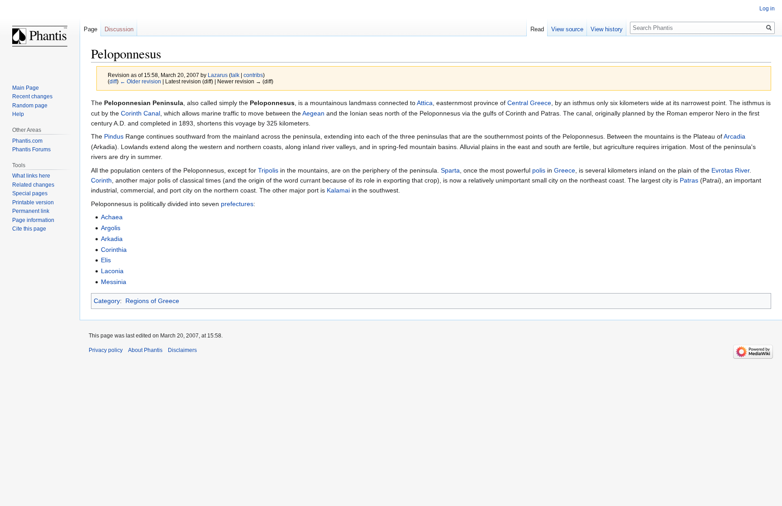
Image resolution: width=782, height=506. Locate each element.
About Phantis (145, 350)
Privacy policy (106, 350)
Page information (33, 220)
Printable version (33, 202)
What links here (31, 176)
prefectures (237, 203)
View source (567, 29)
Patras (689, 180)
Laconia (112, 271)
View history (607, 29)
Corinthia (114, 249)
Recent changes (32, 96)
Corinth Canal (140, 113)
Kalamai (338, 190)
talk (235, 75)
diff (113, 81)
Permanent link (30, 211)
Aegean (313, 113)
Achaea (112, 217)
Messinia (113, 281)
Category (107, 300)
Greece (564, 170)
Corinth (101, 180)
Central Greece (529, 102)
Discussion (119, 29)
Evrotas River (730, 170)
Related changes (33, 185)
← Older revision (140, 81)
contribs (253, 75)
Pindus (114, 136)
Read (537, 29)
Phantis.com (27, 141)
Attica (425, 102)
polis (538, 170)
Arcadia (734, 136)
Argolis (110, 227)
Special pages (30, 193)
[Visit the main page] (40, 36)
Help (18, 114)
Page (90, 29)
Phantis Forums (31, 149)
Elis (106, 260)
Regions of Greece (152, 300)
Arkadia (112, 238)
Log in (767, 8)
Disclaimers (182, 350)
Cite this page (29, 229)
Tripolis (268, 170)
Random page (30, 105)
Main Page (25, 88)
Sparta (450, 170)
